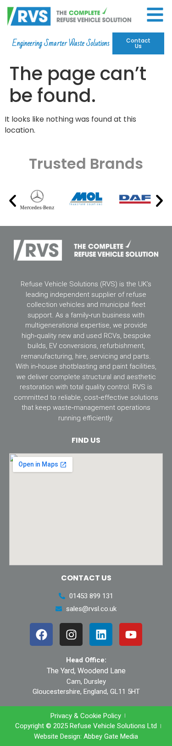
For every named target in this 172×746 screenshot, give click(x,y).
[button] (13, 201)
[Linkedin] (100, 634)
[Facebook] (41, 634)
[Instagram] (71, 634)
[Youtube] (130, 634)
